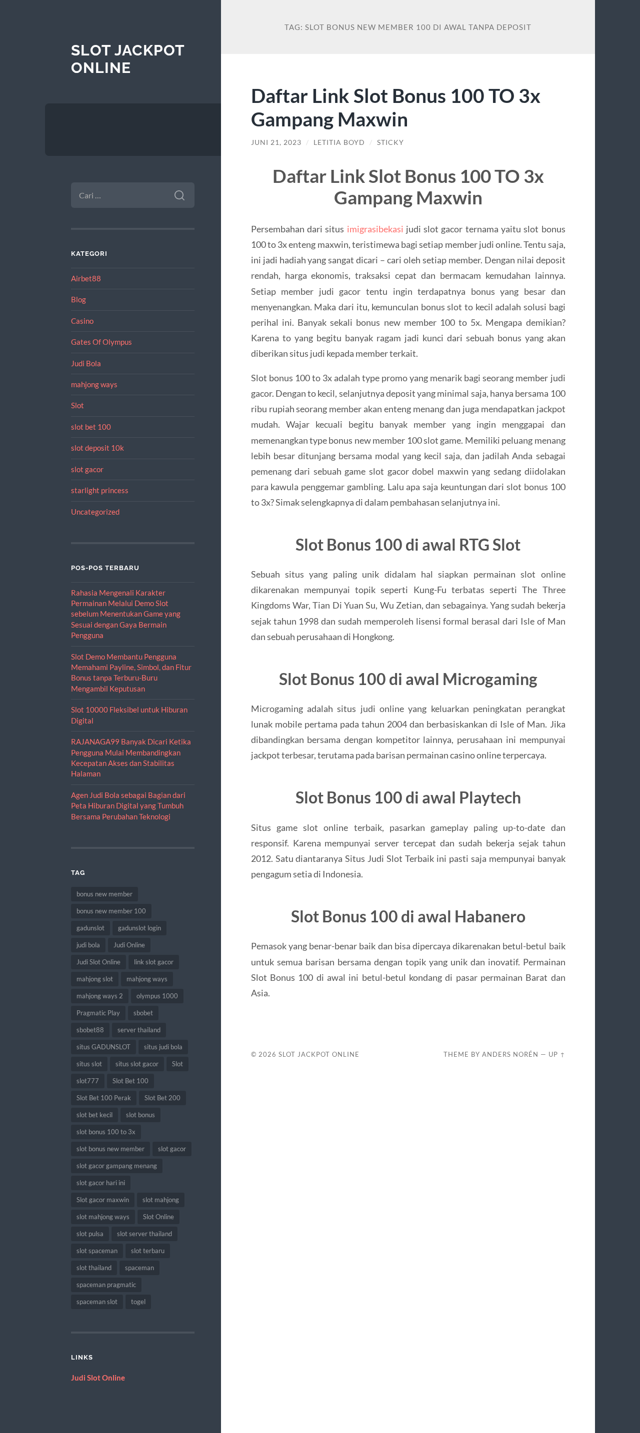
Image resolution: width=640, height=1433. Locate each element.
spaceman (139, 1268)
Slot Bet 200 (162, 1098)
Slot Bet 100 (130, 1081)
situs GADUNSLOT (103, 1047)
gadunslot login (139, 928)
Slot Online (158, 1217)
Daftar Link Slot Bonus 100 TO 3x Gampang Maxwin (395, 106)
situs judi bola (163, 1047)
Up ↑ (557, 1054)
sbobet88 (90, 1030)
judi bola (88, 945)
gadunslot (90, 928)
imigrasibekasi (375, 228)
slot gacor (87, 469)
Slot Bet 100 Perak (103, 1098)
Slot (77, 405)
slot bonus (140, 1115)
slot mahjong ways (103, 1217)
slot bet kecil (94, 1115)
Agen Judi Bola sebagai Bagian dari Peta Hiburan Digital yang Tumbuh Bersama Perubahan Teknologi (128, 805)
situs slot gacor (137, 1064)
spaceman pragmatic (106, 1285)
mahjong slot (94, 979)
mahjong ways (94, 384)
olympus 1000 (157, 996)
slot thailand (94, 1268)
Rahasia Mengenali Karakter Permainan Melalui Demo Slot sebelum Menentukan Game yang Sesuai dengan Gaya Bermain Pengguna (125, 614)
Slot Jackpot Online (127, 59)
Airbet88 (86, 278)
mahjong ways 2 (99, 996)
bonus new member (104, 894)
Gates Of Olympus (101, 341)
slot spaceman (97, 1251)
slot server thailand (144, 1234)
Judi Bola (86, 363)
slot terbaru (147, 1251)
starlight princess (99, 490)
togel (138, 1302)
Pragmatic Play (98, 1013)
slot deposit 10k (97, 447)
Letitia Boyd (339, 142)
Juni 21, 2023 (276, 142)
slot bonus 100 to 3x (106, 1132)
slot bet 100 (91, 426)
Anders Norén (510, 1054)
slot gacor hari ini (100, 1183)
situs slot (89, 1064)
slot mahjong (160, 1200)
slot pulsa (90, 1234)
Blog (78, 299)
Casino (82, 320)
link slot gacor (154, 962)
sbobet (143, 1013)
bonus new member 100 (111, 911)
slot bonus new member (110, 1149)
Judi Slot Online (98, 962)
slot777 (87, 1081)
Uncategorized (95, 511)
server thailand (139, 1030)
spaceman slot (97, 1302)
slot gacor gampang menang (116, 1166)
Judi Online (129, 945)
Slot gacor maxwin (102, 1200)
